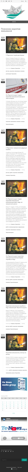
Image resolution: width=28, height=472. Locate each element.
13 (13, 404)
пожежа (22, 71)
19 (10, 406)
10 (2, 404)
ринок (13, 372)
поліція (22, 121)
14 (17, 404)
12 (10, 404)
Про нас (20, 467)
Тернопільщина (9, 124)
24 (2, 408)
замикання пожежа (17, 370)
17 (2, 406)
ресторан (8, 73)
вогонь (7, 71)
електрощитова (13, 227)
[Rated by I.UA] (14, 469)
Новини (13, 68)
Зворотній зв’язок (11, 467)
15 (21, 404)
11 (6, 404)
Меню (22, 1)
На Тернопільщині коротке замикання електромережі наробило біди (14, 257)
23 (25, 406)
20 (13, 406)
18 (6, 406)
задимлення (21, 227)
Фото (22, 367)
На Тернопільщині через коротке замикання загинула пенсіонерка (15, 96)
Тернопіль (17, 68)
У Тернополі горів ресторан (15, 55)
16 (25, 404)
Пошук (24, 459)
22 (21, 406)
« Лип (13, 413)
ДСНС (11, 172)
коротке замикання (15, 71)
